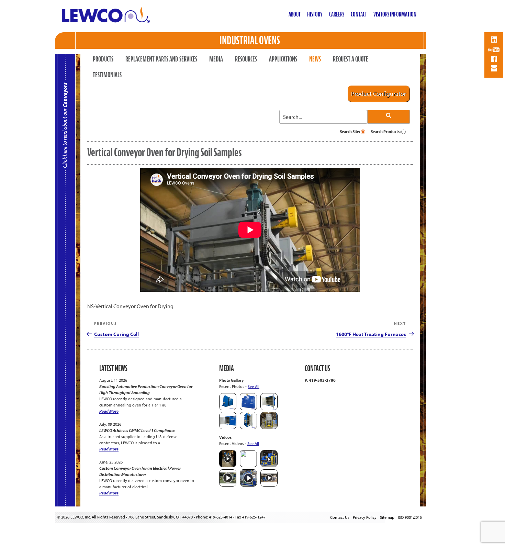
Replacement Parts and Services (161, 59)
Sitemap (387, 517)
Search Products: (386, 131)
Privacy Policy (365, 517)
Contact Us (339, 517)
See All (253, 386)
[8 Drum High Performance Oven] (248, 427)
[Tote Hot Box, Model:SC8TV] (227, 408)
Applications (283, 59)
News (315, 59)
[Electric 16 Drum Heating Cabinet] (269, 408)
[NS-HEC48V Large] (248, 408)
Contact (359, 14)
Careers (336, 14)
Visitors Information (394, 14)
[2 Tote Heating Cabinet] (227, 427)
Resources (246, 59)
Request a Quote (350, 59)
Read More (109, 411)
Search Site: (350, 131)
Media (216, 59)
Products (103, 59)
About (295, 14)
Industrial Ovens (250, 40)
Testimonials (107, 75)
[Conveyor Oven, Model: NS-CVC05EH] (269, 427)
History (315, 14)
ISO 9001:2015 (410, 517)
